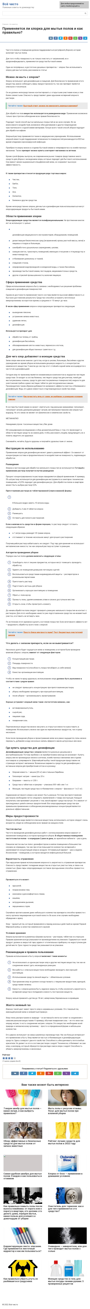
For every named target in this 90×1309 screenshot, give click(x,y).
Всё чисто (10, 4)
